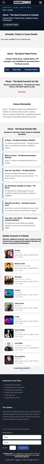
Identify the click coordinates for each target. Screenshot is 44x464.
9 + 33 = (5, 448)
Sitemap (18, 460)
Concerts (15, 7)
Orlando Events (7, 7)
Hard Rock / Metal (25, 7)
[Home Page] (22, 2)
